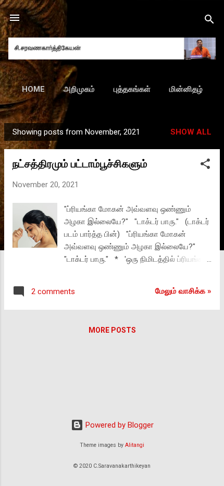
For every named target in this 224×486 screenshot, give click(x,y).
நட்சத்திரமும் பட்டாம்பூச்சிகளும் (80, 163)
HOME (33, 89)
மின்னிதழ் (186, 89)
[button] (205, 165)
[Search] (209, 21)
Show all (190, 132)
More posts (112, 330)
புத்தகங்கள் (132, 89)
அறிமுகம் (79, 89)
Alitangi (134, 445)
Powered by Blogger (118, 425)
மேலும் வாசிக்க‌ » (183, 291)
